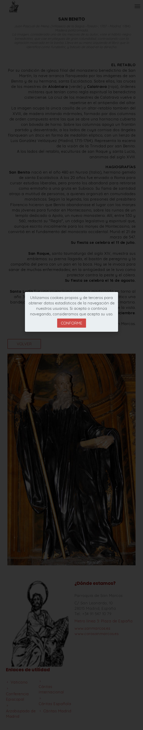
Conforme (71, 323)
